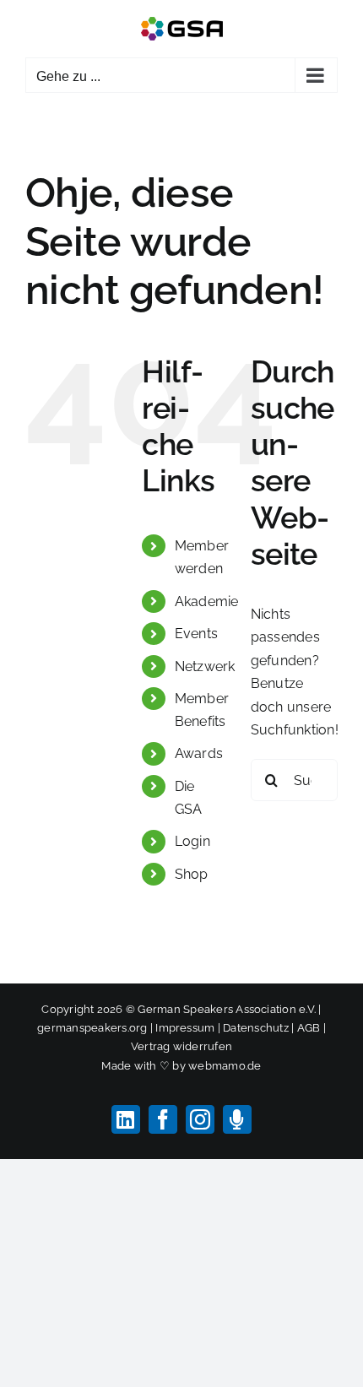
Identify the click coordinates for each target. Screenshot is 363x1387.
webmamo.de (224, 1065)
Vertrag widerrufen (181, 1046)
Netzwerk (205, 666)
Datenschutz (256, 1027)
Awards (199, 753)
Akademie (207, 601)
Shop (192, 874)
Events (196, 634)
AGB (309, 1027)
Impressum (184, 1027)
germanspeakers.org (92, 1027)
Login (192, 841)
